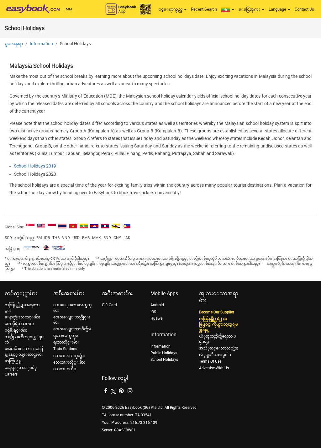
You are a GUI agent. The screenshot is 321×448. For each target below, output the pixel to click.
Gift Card (109, 305)
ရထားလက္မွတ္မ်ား (65, 335)
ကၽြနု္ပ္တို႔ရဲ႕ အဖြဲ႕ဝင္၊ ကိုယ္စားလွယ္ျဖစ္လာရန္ (218, 324)
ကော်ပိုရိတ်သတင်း (19, 324)
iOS (153, 312)
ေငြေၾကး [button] (250, 9)
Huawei (156, 318)
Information (41, 43)
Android (157, 305)
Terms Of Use (210, 361)
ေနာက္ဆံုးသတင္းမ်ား (22, 317)
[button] (227, 9)
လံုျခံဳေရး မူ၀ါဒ (215, 355)
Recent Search (204, 9)
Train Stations (65, 349)
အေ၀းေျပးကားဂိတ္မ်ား (72, 329)
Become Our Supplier (216, 312)
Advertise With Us (214, 368)
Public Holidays (163, 353)
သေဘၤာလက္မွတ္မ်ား (69, 356)
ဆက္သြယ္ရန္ (13, 361)
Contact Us (304, 9)
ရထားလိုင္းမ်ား (66, 342)
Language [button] (278, 9)
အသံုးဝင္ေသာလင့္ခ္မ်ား (218, 348)
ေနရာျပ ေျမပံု (21, 367)
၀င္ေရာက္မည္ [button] (171, 9)
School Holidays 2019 (35, 166)
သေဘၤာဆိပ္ (64, 369)
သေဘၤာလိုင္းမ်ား (69, 362)
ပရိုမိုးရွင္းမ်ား (16, 330)
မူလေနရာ (14, 43)
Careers (11, 374)
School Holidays (164, 359)
